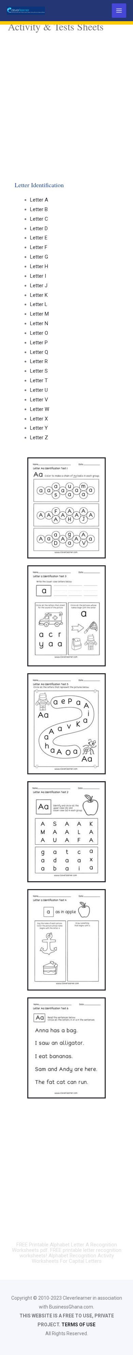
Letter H (39, 266)
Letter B (39, 209)
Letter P (39, 343)
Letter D (39, 228)
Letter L (38, 304)
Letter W (39, 409)
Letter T (39, 380)
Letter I (38, 276)
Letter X (39, 419)
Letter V (39, 400)
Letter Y (39, 428)
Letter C (39, 219)
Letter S (39, 371)
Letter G (39, 257)
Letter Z (39, 437)
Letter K (39, 295)
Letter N (39, 323)
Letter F (38, 247)
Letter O (39, 333)
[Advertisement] (66, 104)
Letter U (39, 390)
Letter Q (39, 352)
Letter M (39, 314)
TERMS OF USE (78, 1324)
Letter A (39, 200)
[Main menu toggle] (119, 10)
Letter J (38, 285)
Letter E (38, 238)
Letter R (39, 361)
